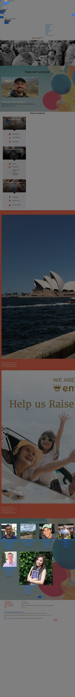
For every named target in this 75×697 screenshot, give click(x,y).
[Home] (9, 1)
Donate (6, 3)
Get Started (37, 55)
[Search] (73, 15)
